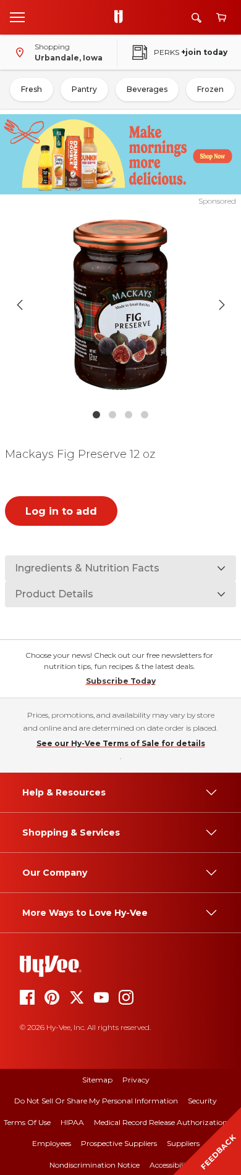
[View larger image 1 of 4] (120, 304)
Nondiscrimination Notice (94, 1164)
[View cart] (221, 17)
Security (202, 1100)
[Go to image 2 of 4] (112, 414)
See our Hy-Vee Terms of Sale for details (120, 743)
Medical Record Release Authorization (160, 1122)
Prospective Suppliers (119, 1143)
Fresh (31, 89)
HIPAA (72, 1122)
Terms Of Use (27, 1122)
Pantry (84, 89)
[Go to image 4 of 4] (145, 414)
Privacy (136, 1079)
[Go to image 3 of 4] (128, 414)
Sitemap (97, 1079)
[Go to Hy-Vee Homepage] (121, 17)
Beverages (147, 89)
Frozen (210, 89)
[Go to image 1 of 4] (96, 414)
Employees (51, 1143)
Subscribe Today (121, 681)
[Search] (196, 17)
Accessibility (171, 1164)
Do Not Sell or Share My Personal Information (96, 1100)
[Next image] (221, 304)
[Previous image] (19, 304)
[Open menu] (17, 16)
